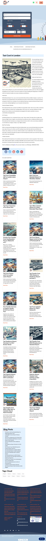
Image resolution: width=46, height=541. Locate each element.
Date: (5, 29)
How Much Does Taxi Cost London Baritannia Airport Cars (22, 49)
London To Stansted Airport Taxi (35, 509)
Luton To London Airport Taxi (22, 512)
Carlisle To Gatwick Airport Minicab (12, 464)
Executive (4, 476)
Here (15, 144)
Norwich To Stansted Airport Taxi (35, 514)
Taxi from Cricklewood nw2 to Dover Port (13, 437)
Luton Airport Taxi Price (8, 492)
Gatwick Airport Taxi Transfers (9, 506)
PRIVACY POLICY (7, 518)
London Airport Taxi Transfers (22, 506)
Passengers (9, 23)
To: (6, 17)
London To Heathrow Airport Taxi (35, 495)
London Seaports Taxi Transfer (30, 46)
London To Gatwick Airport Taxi (9, 508)
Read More (5, 187)
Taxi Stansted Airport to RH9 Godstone (12, 451)
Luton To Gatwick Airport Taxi (22, 514)
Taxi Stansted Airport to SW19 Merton (12, 455)
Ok (19, 539)
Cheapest (13, 476)
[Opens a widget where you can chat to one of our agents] (42, 539)
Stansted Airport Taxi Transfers (35, 506)
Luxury (9, 476)
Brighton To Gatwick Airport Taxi (9, 512)
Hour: (18, 29)
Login (41, 2)
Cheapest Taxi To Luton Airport (9, 494)
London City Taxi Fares (21, 508)
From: (6, 14)
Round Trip (24, 20)
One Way (11, 20)
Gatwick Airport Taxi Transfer (18, 46)
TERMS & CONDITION (8, 517)
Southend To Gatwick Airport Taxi (23, 492)
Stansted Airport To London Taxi (35, 508)
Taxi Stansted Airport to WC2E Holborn (13, 449)
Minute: (22, 29)
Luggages (22, 23)
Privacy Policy (25, 539)
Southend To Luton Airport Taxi (22, 497)
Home (11, 46)
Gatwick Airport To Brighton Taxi (9, 514)
